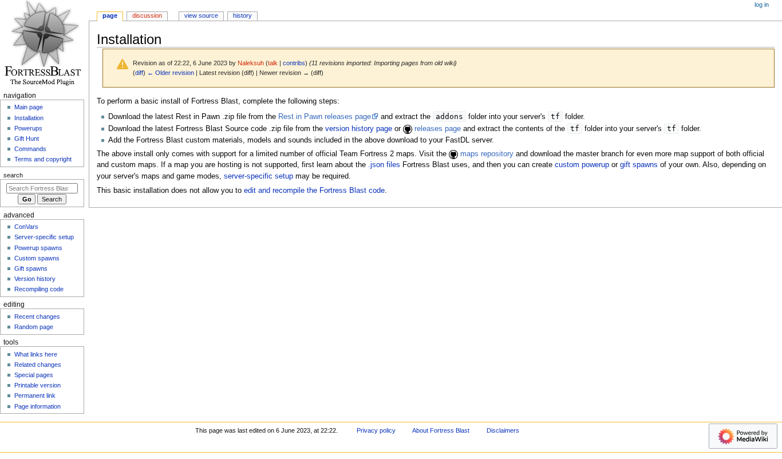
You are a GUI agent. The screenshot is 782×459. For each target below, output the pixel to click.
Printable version (37, 385)
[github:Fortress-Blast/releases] (407, 129)
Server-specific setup (44, 237)
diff (139, 72)
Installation (29, 117)
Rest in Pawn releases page (324, 117)
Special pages (33, 374)
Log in (762, 4)
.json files (384, 165)
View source (201, 15)
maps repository (487, 154)
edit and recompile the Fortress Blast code (314, 191)
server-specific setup (258, 176)
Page (109, 15)
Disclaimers (503, 430)
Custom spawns (37, 258)
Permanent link (35, 395)
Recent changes (37, 316)
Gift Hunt (26, 138)
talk (273, 63)
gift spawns (639, 165)
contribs (294, 63)
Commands (30, 148)
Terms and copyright (43, 159)
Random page (33, 326)
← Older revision (170, 72)
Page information (37, 406)
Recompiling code (39, 289)
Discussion (147, 15)
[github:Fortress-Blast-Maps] (453, 154)
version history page (358, 129)
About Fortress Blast (440, 430)
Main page (28, 107)
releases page (437, 129)
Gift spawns (31, 268)
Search (13, 175)
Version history (35, 278)
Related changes (37, 364)
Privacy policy (376, 430)
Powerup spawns (38, 247)
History (242, 15)
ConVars (26, 226)
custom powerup (582, 165)
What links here (35, 354)
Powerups (28, 128)
